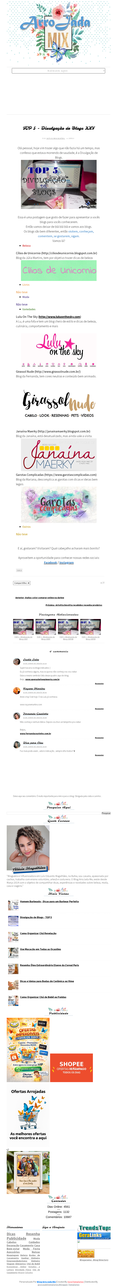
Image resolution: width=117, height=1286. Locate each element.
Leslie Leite (31, 659)
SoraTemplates (75, 1281)
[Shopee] (71, 1081)
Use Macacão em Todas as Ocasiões (40, 949)
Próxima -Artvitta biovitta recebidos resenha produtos (74, 605)
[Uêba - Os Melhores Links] (85, 1257)
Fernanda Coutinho (35, 713)
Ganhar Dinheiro (30, 1258)
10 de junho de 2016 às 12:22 (35, 663)
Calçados (29, 1272)
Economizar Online (16, 1266)
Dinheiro (35, 1260)
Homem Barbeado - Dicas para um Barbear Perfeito (49, 901)
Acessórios (13, 1252)
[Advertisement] (58, 94)
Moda (36, 1238)
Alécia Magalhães (55, 138)
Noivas (36, 1252)
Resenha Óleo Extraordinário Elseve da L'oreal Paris (49, 965)
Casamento (27, 1245)
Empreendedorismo (17, 1260)
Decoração (13, 1245)
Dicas (11, 1234)
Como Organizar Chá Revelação (38, 933)
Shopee (21, 1272)
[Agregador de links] (95, 1238)
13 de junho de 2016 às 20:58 (35, 718)
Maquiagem (13, 1255)
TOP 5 (19, 570)
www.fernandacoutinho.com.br (35, 733)
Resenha (33, 1234)
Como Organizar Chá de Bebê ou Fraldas (43, 997)
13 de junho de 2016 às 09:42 (35, 692)
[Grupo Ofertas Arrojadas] (28, 1081)
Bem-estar (13, 1248)
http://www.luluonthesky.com (59, 317)
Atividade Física (23, 1269)
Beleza (24, 1255)
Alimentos (20, 1263)
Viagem (11, 1263)
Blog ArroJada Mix (46, 1281)
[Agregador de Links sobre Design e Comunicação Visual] (94, 1247)
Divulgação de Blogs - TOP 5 (36, 917)
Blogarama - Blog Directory (94, 1259)
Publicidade (16, 1238)
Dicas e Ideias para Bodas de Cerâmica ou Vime (47, 981)
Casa (37, 1245)
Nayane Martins (34, 688)
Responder (99, 683)
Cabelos (11, 1242)
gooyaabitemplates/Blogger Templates (58, 1284)
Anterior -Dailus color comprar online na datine (39, 597)
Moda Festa (31, 1248)
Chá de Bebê (33, 1263)
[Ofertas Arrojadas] (28, 1146)
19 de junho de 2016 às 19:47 (35, 747)
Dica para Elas (33, 742)
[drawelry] (28, 1193)
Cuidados (34, 1242)
